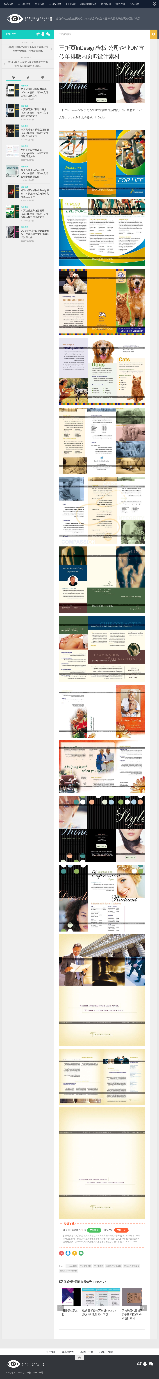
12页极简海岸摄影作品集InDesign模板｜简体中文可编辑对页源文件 (34, 112)
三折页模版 (55, 3)
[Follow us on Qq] (43, 34)
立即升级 (121, 1230)
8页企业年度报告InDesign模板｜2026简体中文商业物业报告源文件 (35, 234)
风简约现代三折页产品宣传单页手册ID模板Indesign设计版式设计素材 (139, 1314)
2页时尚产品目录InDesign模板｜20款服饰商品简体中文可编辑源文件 (35, 193)
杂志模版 (9, 3)
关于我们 (51, 1351)
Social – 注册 (86, 1351)
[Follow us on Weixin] (48, 34)
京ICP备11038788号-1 (34, 1372)
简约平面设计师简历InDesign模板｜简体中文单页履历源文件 (34, 153)
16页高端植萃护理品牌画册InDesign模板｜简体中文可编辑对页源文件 (35, 133)
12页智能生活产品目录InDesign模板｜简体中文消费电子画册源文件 (34, 173)
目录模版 (106, 3)
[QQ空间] (74, 1253)
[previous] (60, 1308)
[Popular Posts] (28, 77)
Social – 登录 (106, 1351)
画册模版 (40, 3)
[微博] (61, 1253)
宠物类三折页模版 (131, 1266)
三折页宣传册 (85, 1266)
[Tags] (42, 77)
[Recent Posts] (13, 77)
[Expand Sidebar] (153, 34)
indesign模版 (72, 1266)
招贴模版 (135, 3)
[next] (143, 1308)
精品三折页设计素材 (68, 1271)
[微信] (81, 1253)
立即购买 (94, 1230)
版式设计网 (68, 1351)
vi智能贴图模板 (88, 3)
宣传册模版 (24, 3)
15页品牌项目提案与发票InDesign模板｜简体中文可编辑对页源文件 (34, 92)
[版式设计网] (38, 34)
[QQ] (68, 1253)
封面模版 (71, 3)
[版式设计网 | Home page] (29, 18)
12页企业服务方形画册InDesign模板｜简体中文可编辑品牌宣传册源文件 (34, 214)
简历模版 (120, 3)
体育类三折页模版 (113, 1266)
